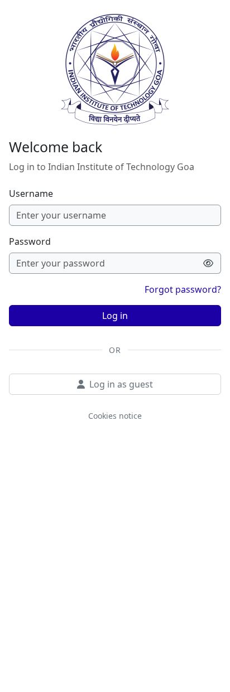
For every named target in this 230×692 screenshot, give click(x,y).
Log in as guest (121, 384)
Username (31, 193)
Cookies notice (115, 415)
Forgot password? (183, 289)
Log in (115, 315)
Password (30, 241)
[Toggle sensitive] (208, 263)
